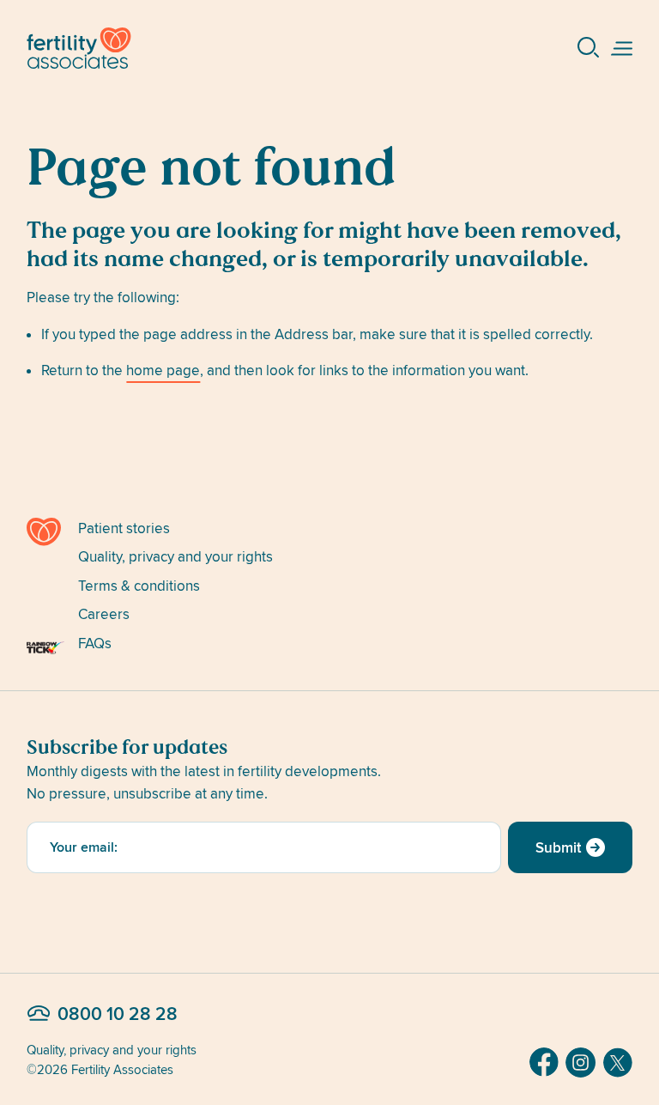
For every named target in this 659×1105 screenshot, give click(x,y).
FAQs (95, 643)
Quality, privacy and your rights (175, 557)
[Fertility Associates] (45, 532)
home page (163, 370)
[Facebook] (544, 1062)
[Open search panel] (589, 48)
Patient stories (124, 528)
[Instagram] (580, 1062)
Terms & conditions (139, 586)
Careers (104, 614)
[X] (617, 1062)
